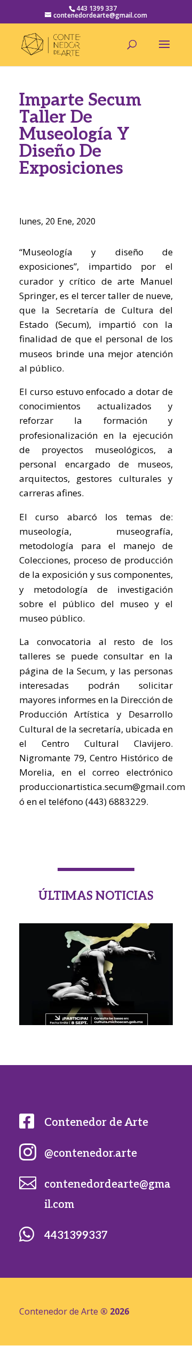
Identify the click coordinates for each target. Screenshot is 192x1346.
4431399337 (76, 1235)
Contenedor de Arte (96, 1122)
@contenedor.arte (90, 1153)
